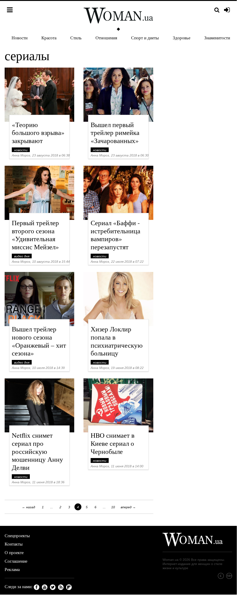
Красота (48, 38)
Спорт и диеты (145, 38)
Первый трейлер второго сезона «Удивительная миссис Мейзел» (35, 234)
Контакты (14, 544)
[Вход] (227, 10)
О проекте (14, 552)
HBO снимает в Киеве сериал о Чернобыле (113, 443)
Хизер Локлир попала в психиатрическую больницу (117, 340)
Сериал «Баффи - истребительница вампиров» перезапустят (115, 234)
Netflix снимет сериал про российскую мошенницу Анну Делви (37, 451)
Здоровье (181, 38)
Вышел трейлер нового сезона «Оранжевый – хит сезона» (39, 340)
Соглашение (16, 561)
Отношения (106, 38)
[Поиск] (216, 10)
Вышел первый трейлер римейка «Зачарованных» (115, 132)
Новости (20, 38)
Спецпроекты (17, 535)
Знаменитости (217, 38)
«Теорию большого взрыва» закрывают (38, 132)
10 (113, 507)
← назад (28, 507)
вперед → (128, 507)
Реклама (12, 569)
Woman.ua (171, 560)
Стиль (76, 38)
